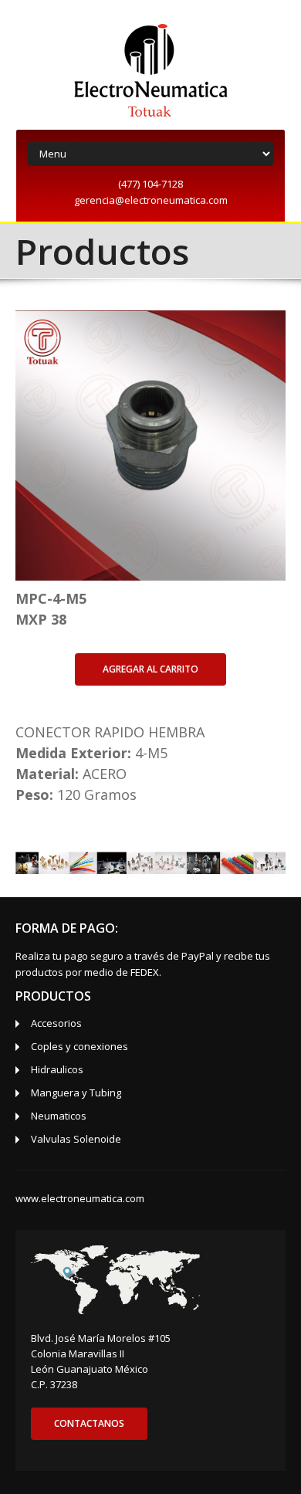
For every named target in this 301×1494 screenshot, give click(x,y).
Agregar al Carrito (150, 669)
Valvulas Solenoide (76, 1139)
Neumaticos (58, 1116)
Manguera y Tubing (76, 1092)
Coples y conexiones (79, 1046)
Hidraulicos (57, 1069)
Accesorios (56, 1023)
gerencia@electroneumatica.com (151, 200)
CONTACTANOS (89, 1423)
